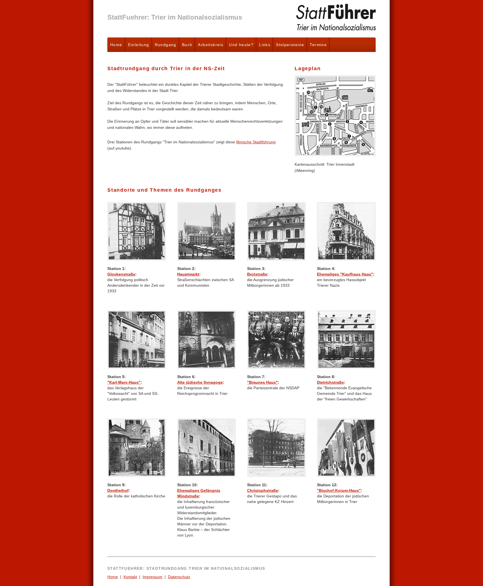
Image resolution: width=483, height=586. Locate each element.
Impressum (152, 577)
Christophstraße (262, 490)
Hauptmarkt (188, 274)
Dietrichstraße (330, 382)
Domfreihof (118, 490)
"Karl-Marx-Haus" (124, 382)
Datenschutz (179, 577)
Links (264, 44)
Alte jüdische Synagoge (200, 382)
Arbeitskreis (210, 44)
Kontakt (130, 577)
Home (116, 44)
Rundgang (165, 44)
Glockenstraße (121, 274)
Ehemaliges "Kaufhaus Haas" (345, 274)
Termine (318, 44)
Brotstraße (257, 274)
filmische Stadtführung (256, 142)
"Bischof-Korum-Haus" (339, 490)
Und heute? (241, 44)
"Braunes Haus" (262, 382)
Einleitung (138, 44)
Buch (187, 44)
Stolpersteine (290, 44)
